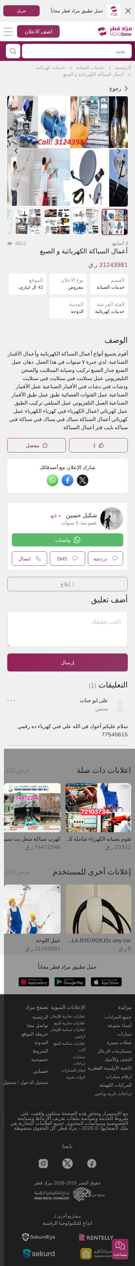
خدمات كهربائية (50, 67)
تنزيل (21, 10)
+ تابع (56, 516)
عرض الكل (17, 770)
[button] (120, 1249)
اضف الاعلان (38, 31)
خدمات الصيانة (90, 67)
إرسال (67, 662)
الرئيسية (123, 67)
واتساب (62, 540)
